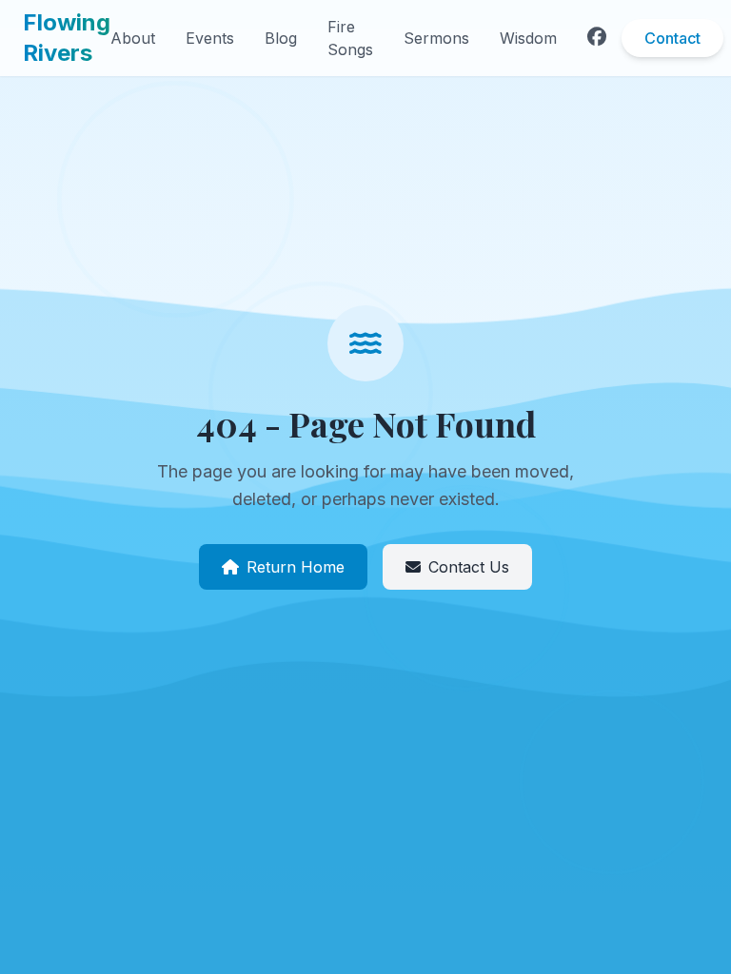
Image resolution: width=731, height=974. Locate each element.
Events (210, 38)
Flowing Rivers (66, 38)
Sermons (436, 38)
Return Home (296, 566)
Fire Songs (350, 38)
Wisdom (528, 38)
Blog (281, 38)
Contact (672, 38)
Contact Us (468, 566)
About (132, 38)
